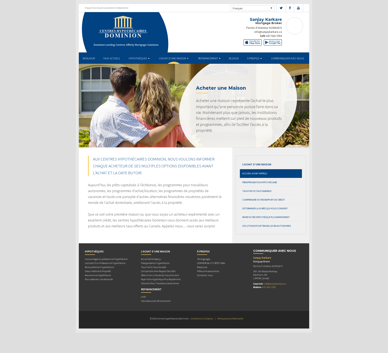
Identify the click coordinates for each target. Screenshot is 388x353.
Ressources (202, 267)
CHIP (143, 296)
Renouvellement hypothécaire (99, 267)
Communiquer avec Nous (287, 58)
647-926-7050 (274, 36)
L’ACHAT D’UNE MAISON (173, 58)
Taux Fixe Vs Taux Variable (257, 190)
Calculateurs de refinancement (156, 300)
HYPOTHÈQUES (138, 58)
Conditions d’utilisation (202, 318)
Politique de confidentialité (230, 318)
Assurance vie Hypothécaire (98, 275)
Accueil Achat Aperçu (254, 173)
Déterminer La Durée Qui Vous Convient (265, 208)
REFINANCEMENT (208, 58)
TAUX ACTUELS (111, 58)
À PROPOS (253, 58)
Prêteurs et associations (208, 271)
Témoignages (203, 258)
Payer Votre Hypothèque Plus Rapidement (266, 217)
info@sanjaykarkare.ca (268, 32)
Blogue (234, 58)
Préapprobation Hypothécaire (259, 182)
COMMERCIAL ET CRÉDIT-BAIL (211, 263)
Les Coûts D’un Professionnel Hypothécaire (105, 263)
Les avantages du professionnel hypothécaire (106, 258)
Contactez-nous (205, 275)
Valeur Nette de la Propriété (98, 271)
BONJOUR (89, 58)
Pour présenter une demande (99, 279)
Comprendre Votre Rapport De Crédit (263, 199)
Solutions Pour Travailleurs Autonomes (266, 225)
